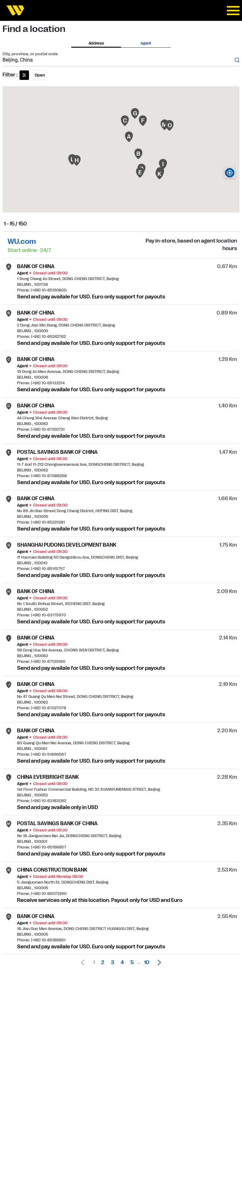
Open (40, 75)
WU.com (22, 241)
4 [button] (122, 962)
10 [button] (146, 962)
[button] (157, 962)
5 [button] (132, 962)
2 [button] (102, 962)
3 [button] (112, 962)
